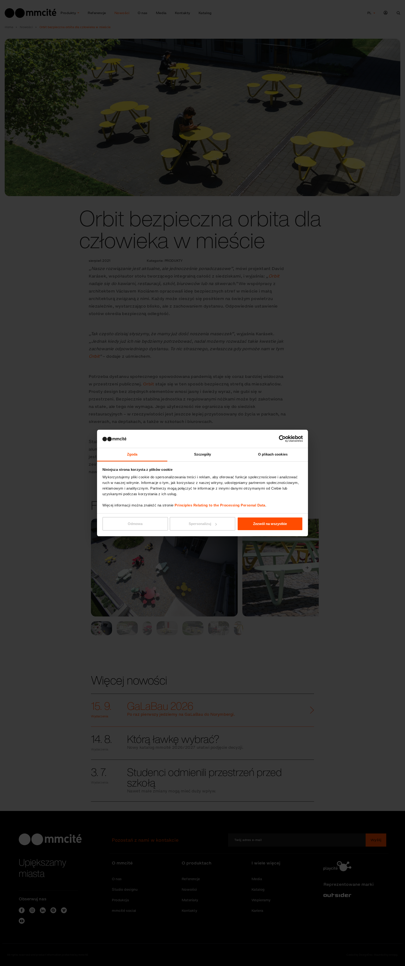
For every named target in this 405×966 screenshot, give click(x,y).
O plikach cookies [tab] (273, 454)
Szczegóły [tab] (202, 454)
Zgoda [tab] (132, 454)
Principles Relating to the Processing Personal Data (220, 505)
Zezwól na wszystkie (270, 524)
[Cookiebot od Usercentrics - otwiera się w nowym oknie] (282, 438)
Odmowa (135, 524)
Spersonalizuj (200, 524)
